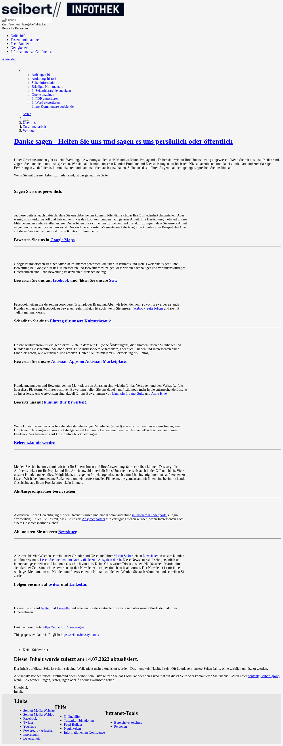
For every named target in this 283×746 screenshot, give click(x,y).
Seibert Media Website (39, 710)
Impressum (30, 734)
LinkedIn (77, 584)
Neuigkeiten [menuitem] (19, 48)
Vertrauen (29, 130)
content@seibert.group (263, 676)
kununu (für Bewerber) (65, 402)
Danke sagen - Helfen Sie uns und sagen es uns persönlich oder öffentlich (123, 141)
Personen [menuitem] (120, 726)
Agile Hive (159, 393)
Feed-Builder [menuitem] (20, 44)
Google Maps (62, 239)
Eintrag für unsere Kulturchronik (80, 321)
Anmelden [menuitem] (9, 59)
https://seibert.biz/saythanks (80, 635)
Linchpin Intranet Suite (128, 393)
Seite (113, 280)
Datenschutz (31, 738)
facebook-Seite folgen (147, 308)
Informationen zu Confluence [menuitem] (31, 52)
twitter (54, 584)
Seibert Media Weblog (38, 714)
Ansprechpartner (93, 519)
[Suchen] (3, 21)
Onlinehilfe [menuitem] (18, 36)
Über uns (29, 122)
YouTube (29, 726)
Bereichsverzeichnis (128, 722)
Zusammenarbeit (34, 126)
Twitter (28, 722)
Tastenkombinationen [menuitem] (25, 40)
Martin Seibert (124, 556)
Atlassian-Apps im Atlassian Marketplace (88, 361)
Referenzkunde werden (34, 442)
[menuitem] (41, 75)
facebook (61, 280)
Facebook (30, 718)
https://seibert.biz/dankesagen (63, 627)
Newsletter (67, 531)
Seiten (27, 114)
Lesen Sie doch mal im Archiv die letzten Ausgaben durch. (81, 560)
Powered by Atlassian (38, 730)
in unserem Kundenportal (149, 515)
